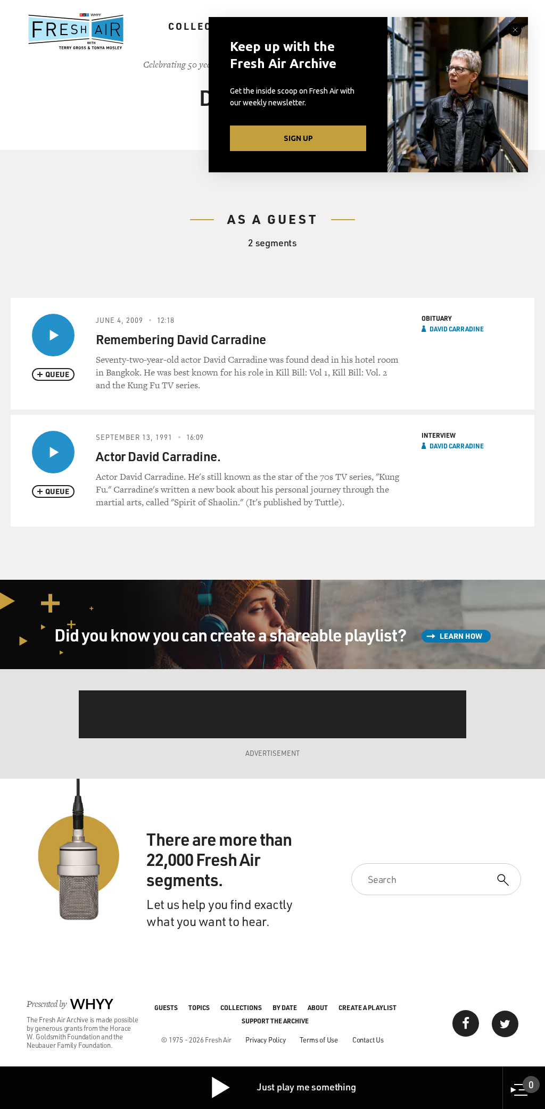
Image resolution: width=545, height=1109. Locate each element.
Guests (166, 1007)
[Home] (76, 31)
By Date (284, 1007)
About (318, 1007)
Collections (207, 26)
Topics (199, 1007)
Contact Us (368, 1039)
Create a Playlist (367, 1007)
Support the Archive (275, 1020)
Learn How (461, 636)
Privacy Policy (265, 1039)
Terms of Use (319, 1039)
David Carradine (457, 328)
